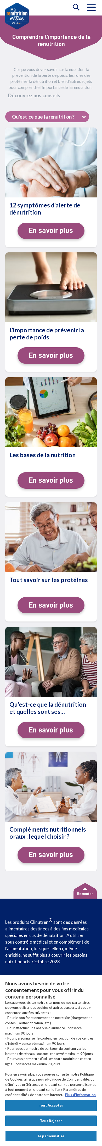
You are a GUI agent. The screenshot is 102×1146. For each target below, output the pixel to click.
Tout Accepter (51, 1105)
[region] (51, 1060)
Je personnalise (51, 1136)
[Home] (17, 16)
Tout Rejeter (51, 1121)
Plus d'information (80, 1095)
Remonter (85, 894)
